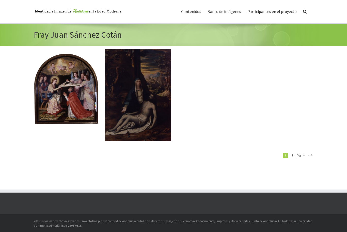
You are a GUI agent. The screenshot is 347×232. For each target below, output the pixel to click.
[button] (305, 11)
